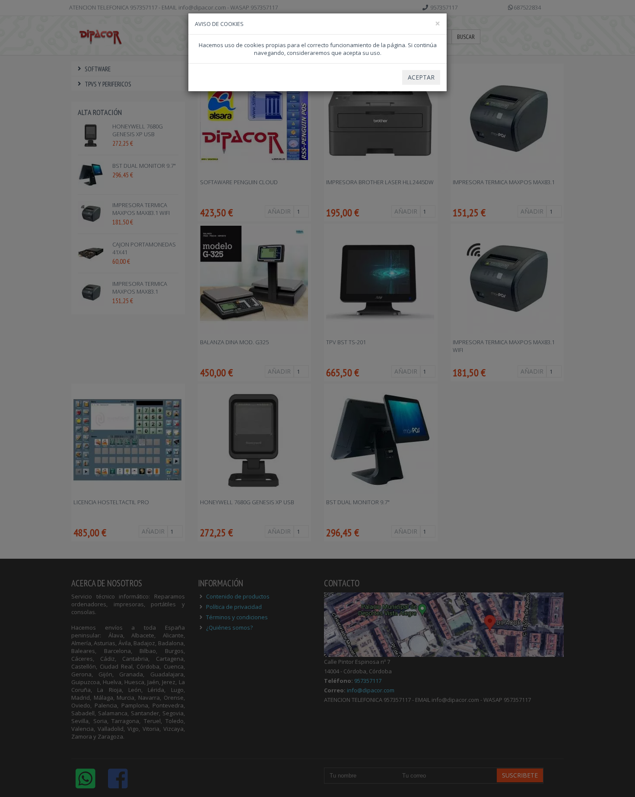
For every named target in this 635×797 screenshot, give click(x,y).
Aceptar (421, 77)
